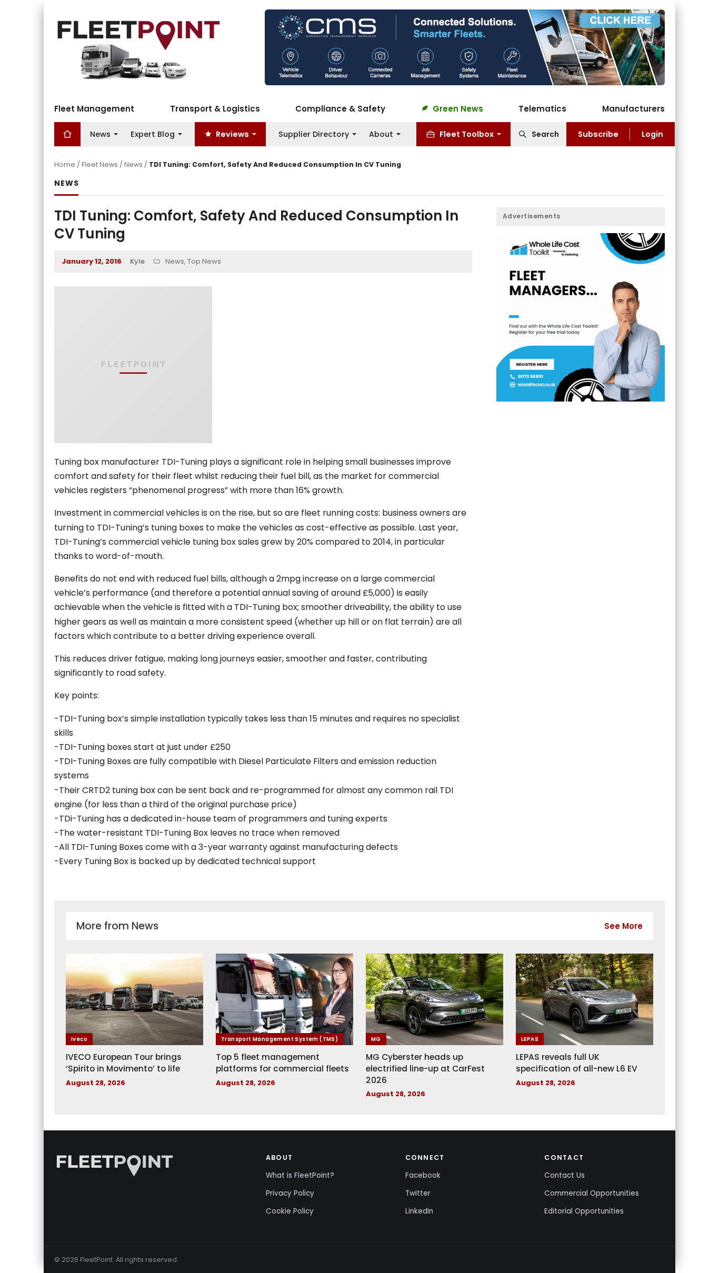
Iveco (79, 1039)
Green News (458, 108)
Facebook (423, 1175)
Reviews (232, 133)
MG (376, 1039)
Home (64, 164)
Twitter (418, 1193)
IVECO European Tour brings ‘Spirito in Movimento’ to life (124, 1062)
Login (652, 133)
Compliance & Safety (340, 108)
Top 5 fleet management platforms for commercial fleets (282, 1062)
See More (623, 925)
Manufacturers (633, 108)
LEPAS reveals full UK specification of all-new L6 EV (576, 1062)
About (381, 133)
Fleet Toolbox (467, 133)
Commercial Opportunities (591, 1193)
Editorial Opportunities (584, 1211)
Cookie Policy (290, 1211)
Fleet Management (94, 108)
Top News (204, 261)
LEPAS (529, 1039)
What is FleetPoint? (300, 1175)
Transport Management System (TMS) (279, 1039)
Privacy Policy (290, 1193)
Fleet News (100, 164)
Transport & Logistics (215, 108)
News (100, 133)
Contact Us (564, 1175)
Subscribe (598, 133)
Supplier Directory (313, 133)
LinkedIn (419, 1211)
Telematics (542, 108)
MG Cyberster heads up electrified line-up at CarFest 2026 (425, 1068)
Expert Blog (153, 133)
